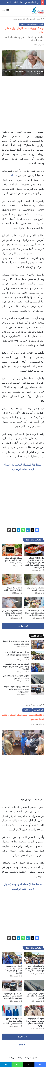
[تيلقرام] (18, 530)
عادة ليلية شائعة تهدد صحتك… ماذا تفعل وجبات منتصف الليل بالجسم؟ (34, 613)
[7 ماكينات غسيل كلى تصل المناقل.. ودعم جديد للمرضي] (37, 644)
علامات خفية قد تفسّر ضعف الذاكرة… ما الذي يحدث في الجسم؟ (13, 560)
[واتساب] (23, 530)
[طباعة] (9, 530)
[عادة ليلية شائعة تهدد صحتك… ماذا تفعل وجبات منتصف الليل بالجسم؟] (34, 602)
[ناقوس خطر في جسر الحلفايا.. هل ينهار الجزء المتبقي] (37, 679)
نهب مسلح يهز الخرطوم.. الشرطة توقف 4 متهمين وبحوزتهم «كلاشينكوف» (16, 689)
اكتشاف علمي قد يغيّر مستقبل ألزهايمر (35, 589)
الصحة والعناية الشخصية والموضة (24, 19)
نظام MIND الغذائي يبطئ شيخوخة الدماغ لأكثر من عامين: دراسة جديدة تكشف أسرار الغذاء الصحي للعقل (34, 562)
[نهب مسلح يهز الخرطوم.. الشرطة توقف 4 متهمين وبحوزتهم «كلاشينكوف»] (37, 690)
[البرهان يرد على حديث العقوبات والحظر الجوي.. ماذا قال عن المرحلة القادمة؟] (37, 667)
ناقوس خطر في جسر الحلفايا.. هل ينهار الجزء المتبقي (16, 677)
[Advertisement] (23, 103)
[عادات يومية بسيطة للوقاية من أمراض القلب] (12, 579)
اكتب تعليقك (23, 626)
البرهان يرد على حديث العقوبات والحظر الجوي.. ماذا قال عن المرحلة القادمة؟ (16, 666)
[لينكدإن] (28, 530)
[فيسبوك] (37, 530)
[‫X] (32, 530)
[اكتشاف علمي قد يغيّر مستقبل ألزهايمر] (34, 579)
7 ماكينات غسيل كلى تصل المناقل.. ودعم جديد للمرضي (15, 643)
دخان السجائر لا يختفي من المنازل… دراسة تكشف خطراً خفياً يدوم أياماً (12, 613)
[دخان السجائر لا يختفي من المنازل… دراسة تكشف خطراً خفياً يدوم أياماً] (12, 602)
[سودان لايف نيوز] (38, 10)
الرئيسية (40, 19)
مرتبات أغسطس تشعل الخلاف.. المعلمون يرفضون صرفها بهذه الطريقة (17, 655)
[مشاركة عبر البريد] (14, 530)
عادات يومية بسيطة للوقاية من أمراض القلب (13, 589)
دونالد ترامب (10, 175)
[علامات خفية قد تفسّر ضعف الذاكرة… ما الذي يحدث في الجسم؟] (12, 550)
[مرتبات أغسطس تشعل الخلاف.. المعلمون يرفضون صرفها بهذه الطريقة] (37, 655)
